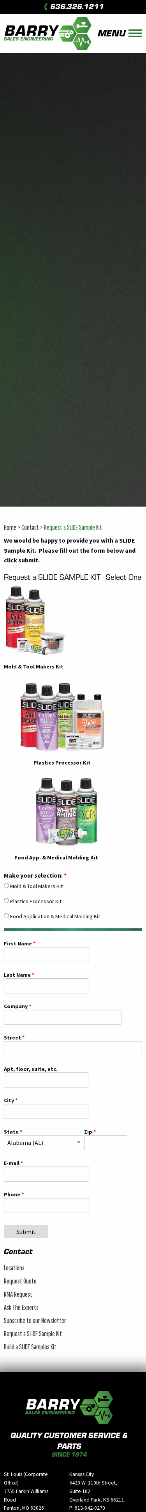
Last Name (17, 975)
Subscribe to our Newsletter (35, 1320)
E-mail (11, 1163)
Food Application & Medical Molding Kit (55, 916)
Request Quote (20, 1281)
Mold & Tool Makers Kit (36, 886)
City (9, 1101)
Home (10, 527)
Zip (88, 1132)
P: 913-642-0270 (87, 1508)
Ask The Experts (21, 1307)
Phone (12, 1195)
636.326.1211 (77, 6)
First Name (18, 944)
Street (12, 1038)
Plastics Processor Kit (36, 901)
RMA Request (18, 1294)
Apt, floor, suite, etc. (31, 1069)
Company (16, 1006)
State (11, 1132)
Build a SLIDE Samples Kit (30, 1347)
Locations (14, 1268)
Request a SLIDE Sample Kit (73, 527)
